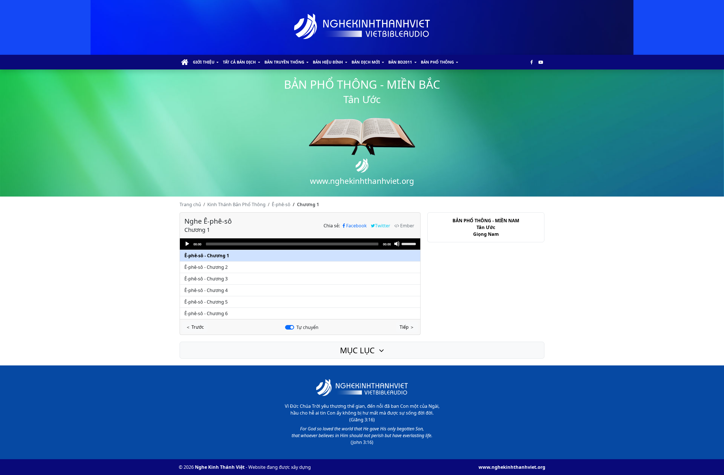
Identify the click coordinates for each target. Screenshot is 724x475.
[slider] (409, 243)
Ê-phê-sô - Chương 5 (206, 302)
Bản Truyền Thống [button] (284, 62)
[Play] (186, 243)
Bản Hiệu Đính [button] (328, 62)
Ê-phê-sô (281, 204)
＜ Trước (195, 327)
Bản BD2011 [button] (400, 62)
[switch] (289, 327)
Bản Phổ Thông (236, 204)
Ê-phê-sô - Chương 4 (206, 290)
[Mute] (396, 243)
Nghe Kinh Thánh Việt (220, 467)
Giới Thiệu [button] (203, 62)
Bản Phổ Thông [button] (437, 62)
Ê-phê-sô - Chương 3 (206, 279)
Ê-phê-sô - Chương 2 (206, 267)
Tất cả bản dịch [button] (239, 62)
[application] (300, 244)
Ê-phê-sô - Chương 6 (206, 313)
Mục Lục (358, 350)
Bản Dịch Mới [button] (366, 62)
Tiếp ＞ (407, 327)
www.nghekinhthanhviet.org (512, 467)
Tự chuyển (307, 327)
